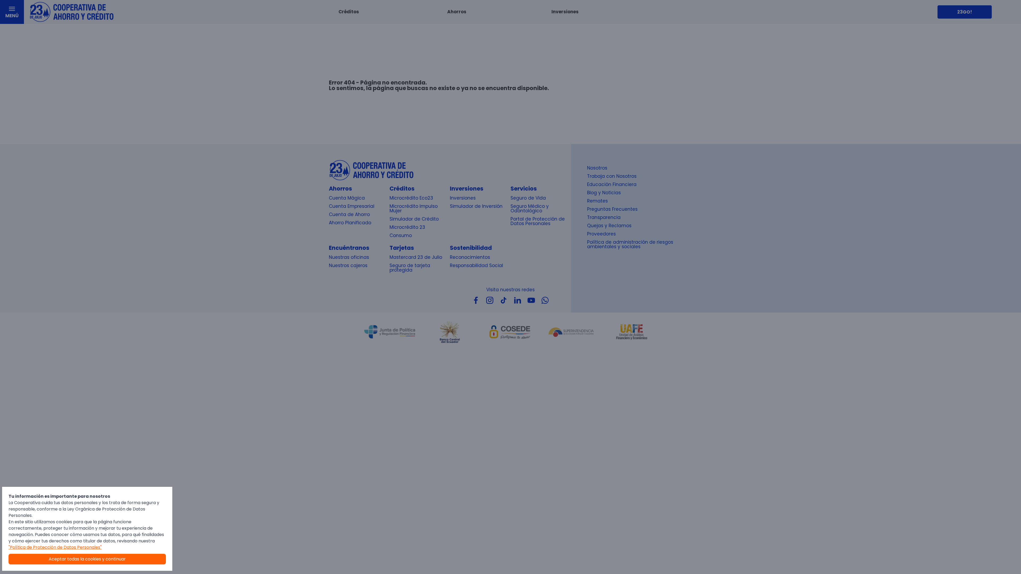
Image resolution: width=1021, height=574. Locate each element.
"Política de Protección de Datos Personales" (55, 547)
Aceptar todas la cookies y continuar (87, 559)
